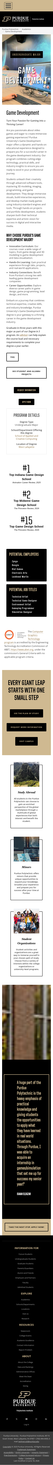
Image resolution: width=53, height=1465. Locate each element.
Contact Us (29, 1458)
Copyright (7, 1446)
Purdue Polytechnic (10, 29)
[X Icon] (17, 1419)
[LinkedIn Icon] (46, 1419)
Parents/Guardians (25, 1268)
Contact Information (25, 1345)
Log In (26, 1424)
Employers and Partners (25, 1277)
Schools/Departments (25, 1304)
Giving (25, 1386)
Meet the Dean (25, 1376)
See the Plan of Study (26, 713)
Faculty (25, 1282)
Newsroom (25, 1331)
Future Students (25, 1254)
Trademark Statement (26, 1449)
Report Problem (25, 1350)
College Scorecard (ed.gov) (30, 1455)
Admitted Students (25, 1287)
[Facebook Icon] (7, 1419)
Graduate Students (25, 1263)
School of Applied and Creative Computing (26, 437)
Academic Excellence (25, 1340)
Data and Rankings (25, 1367)
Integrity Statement (40, 1452)
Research (25, 1318)
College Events (25, 1335)
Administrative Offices (25, 1371)
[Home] (27, 19)
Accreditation (25, 1381)
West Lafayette (26, 447)
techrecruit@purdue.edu (28, 1441)
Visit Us (25, 1314)
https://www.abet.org (22, 649)
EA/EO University (23, 1452)
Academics (26, 29)
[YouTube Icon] (26, 1419)
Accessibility (9, 1452)
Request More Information (26, 727)
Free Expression (10, 1455)
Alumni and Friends (25, 1273)
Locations (25, 1309)
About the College (25, 1362)
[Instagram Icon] (36, 1419)
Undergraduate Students (25, 1259)
